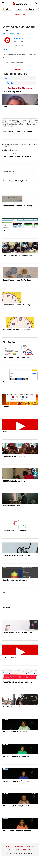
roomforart (19, 38)
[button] (6, 3)
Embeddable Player (14, 63)
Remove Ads (20, 14)
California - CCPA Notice (23, 850)
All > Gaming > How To (13, 91)
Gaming (10, 34)
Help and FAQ (19, 846)
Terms (11, 850)
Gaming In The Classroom (20, 88)
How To (19, 34)
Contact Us (8, 846)
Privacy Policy (31, 846)
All (4, 34)
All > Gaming (9, 342)
